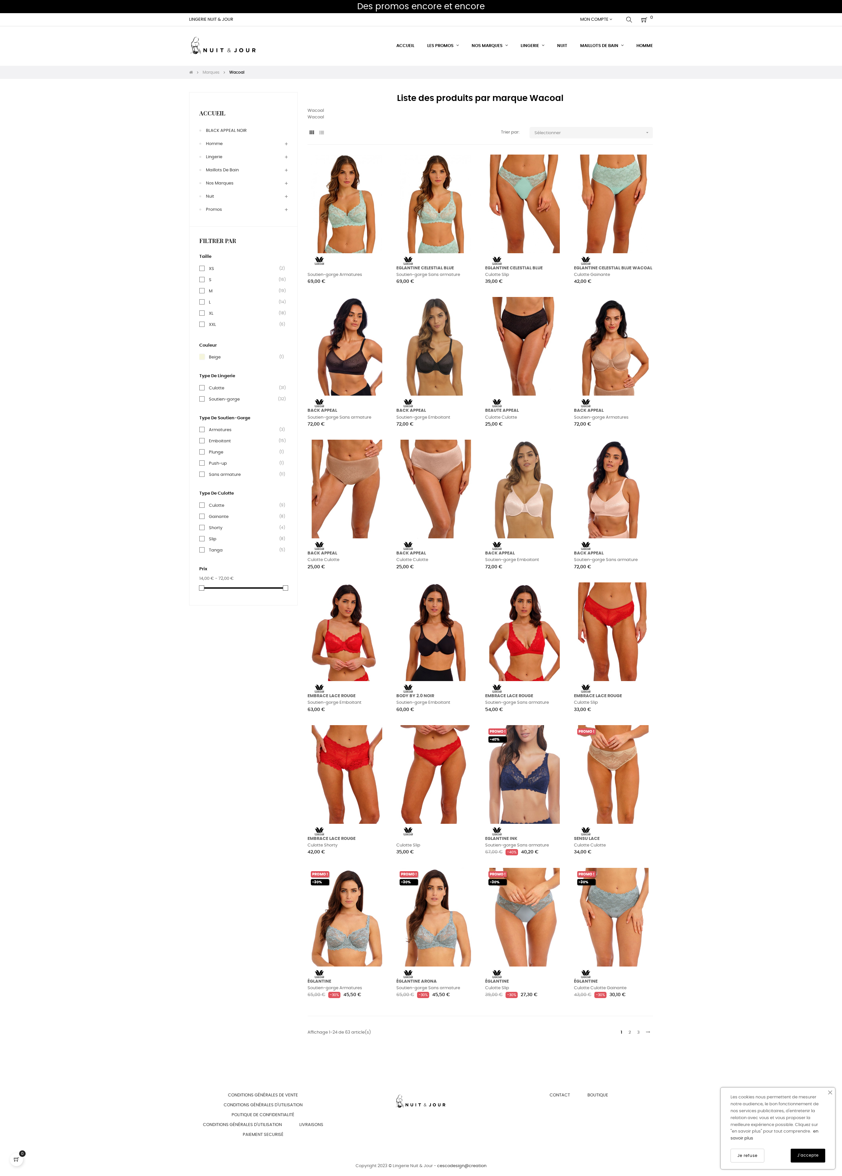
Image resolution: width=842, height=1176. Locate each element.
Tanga (216, 550)
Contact (560, 1095)
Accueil (212, 113)
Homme (214, 144)
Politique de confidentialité (263, 1115)
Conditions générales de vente (263, 1095)
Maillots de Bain (222, 170)
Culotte (216, 388)
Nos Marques (220, 183)
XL (211, 313)
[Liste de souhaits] (374, 166)
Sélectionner (592, 132)
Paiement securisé (263, 1135)
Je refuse (747, 1156)
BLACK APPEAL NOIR (226, 131)
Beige (215, 357)
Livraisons (311, 1125)
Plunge (216, 452)
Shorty (215, 528)
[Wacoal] (319, 260)
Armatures (220, 430)
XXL (212, 324)
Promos (214, 210)
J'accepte (808, 1155)
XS (211, 268)
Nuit (210, 196)
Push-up (218, 463)
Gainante (219, 516)
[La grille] (312, 133)
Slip (212, 539)
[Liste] (321, 133)
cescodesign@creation (461, 1166)
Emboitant (220, 441)
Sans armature (225, 474)
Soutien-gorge (224, 399)
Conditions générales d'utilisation (263, 1105)
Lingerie (214, 157)
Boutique (597, 1095)
